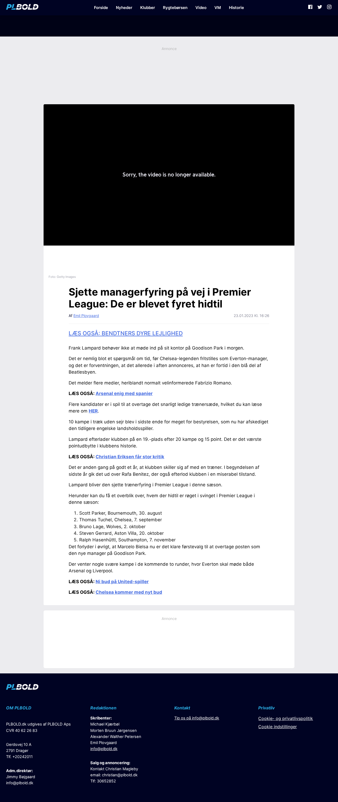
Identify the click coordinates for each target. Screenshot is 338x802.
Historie (236, 7)
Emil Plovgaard (86, 315)
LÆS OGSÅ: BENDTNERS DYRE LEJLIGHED (126, 333)
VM (217, 7)
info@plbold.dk (19, 783)
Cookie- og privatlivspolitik (285, 718)
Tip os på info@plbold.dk (196, 718)
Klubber (147, 7)
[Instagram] (329, 7)
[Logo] (22, 7)
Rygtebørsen (175, 7)
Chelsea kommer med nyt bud (129, 592)
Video (200, 7)
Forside (101, 7)
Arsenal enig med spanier (124, 393)
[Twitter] (319, 7)
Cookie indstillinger (277, 726)
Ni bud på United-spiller (122, 581)
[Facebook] (310, 7)
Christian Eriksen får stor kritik (130, 456)
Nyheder (124, 7)
